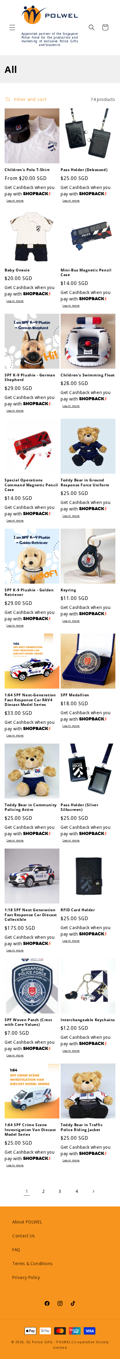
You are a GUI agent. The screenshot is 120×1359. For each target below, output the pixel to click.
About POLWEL (27, 1222)
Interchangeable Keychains (88, 1019)
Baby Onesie (17, 270)
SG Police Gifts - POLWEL (48, 1342)
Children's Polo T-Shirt (27, 169)
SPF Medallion (75, 695)
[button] (12, 27)
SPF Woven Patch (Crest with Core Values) (28, 1022)
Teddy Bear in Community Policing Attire (31, 807)
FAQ (16, 1249)
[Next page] (93, 1191)
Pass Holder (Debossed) (84, 169)
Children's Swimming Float (88, 375)
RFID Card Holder (78, 910)
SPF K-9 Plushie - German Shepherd (30, 377)
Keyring (68, 590)
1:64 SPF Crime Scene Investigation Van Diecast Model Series (30, 1129)
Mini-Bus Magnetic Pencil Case (86, 272)
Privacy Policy (26, 1277)
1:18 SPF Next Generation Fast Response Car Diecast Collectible (31, 915)
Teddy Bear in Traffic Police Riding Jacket (82, 1127)
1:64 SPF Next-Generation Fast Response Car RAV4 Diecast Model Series (30, 700)
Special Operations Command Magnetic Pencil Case (31, 485)
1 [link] (27, 1191)
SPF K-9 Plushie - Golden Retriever (29, 592)
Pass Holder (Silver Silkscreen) (79, 807)
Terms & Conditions (32, 1263)
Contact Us (23, 1236)
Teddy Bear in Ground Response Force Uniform (85, 482)
